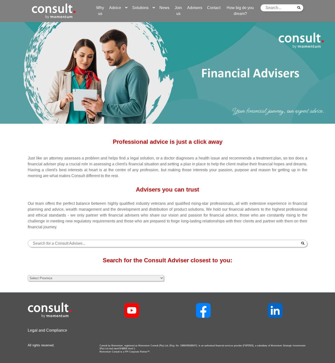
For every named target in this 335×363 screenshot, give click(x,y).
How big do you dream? (240, 11)
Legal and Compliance (47, 330)
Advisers (194, 8)
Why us (100, 11)
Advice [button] (117, 8)
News (164, 8)
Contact (213, 8)
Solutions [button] (142, 8)
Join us (178, 11)
